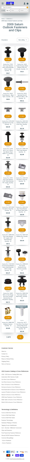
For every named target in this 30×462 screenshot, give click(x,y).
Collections (9, 18)
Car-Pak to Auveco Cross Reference (11, 382)
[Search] (27, 7)
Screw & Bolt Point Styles (8, 417)
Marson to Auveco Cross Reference (11, 394)
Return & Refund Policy (8, 359)
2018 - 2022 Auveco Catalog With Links (12, 374)
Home (3, 18)
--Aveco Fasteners (6, 443)
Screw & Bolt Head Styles (8, 415)
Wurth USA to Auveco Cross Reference (12, 402)
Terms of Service (6, 364)
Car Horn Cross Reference (9, 379)
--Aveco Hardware (6, 440)
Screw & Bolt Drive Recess (9, 412)
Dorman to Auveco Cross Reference (11, 387)
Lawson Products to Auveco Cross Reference (13, 392)
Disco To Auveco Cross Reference (11, 384)
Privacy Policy (5, 356)
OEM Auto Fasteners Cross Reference (12, 397)
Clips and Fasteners (7, 430)
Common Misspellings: (8, 438)
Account (25, 3)
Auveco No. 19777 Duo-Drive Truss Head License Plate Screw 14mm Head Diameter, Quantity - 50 (22, 319)
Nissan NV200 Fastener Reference (11, 435)
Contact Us (4, 354)
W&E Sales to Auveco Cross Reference (12, 399)
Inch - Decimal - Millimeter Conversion (12, 428)
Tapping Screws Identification (9, 425)
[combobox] (15, 7)
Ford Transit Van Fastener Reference (11, 433)
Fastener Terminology (7, 420)
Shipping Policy (6, 361)
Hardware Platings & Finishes (9, 422)
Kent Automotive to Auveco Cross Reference (13, 389)
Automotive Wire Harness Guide (10, 377)
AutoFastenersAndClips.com (17, 459)
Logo (10, 3)
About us (4, 351)
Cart (27, 3)
